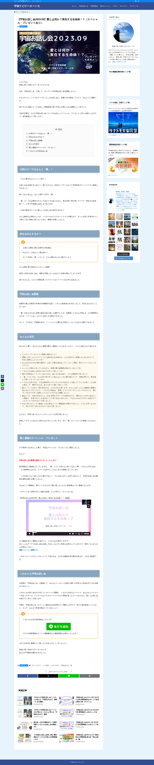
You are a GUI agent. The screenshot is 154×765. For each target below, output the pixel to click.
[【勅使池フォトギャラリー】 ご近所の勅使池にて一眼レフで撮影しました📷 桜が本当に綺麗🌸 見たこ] (127, 224)
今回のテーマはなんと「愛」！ (40, 133)
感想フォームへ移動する (28, 550)
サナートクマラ (36, 665)
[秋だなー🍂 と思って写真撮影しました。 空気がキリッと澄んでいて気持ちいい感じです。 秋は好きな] (111, 247)
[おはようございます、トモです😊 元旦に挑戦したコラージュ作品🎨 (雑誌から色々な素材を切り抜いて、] (127, 239)
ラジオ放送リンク (114, 135)
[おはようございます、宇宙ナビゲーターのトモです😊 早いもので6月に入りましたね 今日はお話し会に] (135, 216)
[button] (27, 676)
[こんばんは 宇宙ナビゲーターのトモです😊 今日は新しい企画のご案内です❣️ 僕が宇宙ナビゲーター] (127, 232)
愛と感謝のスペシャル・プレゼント (42, 147)
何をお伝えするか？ (36, 137)
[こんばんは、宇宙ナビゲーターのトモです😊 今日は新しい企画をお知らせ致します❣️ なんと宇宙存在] (119, 239)
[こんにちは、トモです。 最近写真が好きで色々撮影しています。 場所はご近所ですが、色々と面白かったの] (135, 232)
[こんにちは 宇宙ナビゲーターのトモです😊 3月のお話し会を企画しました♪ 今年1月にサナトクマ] (119, 232)
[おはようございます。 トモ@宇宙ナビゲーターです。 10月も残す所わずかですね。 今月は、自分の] (119, 247)
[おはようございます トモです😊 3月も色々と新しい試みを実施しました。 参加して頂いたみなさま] (135, 224)
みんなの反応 (34, 144)
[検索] (138, 1)
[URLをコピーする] (89, 676)
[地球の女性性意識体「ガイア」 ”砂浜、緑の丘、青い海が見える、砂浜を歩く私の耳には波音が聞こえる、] (111, 216)
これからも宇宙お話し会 (38, 151)
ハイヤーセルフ (54, 665)
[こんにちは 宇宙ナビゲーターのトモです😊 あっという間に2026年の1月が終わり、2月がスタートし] (111, 239)
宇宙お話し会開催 (35, 140)
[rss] (135, 1)
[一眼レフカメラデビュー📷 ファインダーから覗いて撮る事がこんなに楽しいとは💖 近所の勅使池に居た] (127, 247)
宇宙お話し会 (23, 26)
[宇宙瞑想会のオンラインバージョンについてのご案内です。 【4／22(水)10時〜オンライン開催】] (119, 224)
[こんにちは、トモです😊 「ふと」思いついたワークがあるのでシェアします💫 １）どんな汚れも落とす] (119, 216)
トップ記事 (45, 665)
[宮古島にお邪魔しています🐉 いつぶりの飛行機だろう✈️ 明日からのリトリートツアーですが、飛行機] (111, 224)
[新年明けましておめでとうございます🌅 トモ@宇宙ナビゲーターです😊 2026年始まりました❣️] (135, 239)
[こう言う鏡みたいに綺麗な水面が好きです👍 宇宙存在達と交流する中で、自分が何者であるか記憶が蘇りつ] (127, 216)
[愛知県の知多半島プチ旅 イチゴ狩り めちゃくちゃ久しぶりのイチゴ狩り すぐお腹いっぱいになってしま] (111, 232)
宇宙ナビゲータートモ (27, 6)
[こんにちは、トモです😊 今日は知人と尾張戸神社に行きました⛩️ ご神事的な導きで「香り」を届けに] (135, 247)
